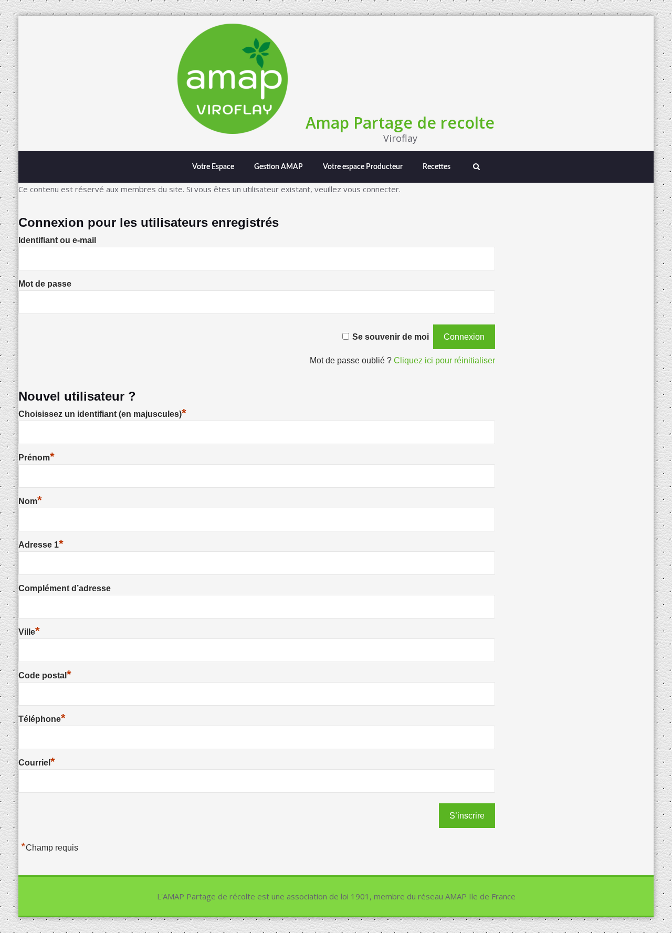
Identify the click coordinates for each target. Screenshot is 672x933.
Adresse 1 (41, 544)
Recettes (436, 167)
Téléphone (42, 719)
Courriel (36, 762)
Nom (30, 501)
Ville (29, 631)
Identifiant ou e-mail (57, 240)
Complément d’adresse (64, 588)
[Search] (475, 167)
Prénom (36, 457)
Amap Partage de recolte (400, 122)
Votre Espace (213, 167)
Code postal (44, 675)
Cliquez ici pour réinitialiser (444, 360)
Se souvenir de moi (390, 336)
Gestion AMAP (278, 167)
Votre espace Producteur (363, 167)
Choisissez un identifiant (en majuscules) (102, 414)
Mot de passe (44, 283)
